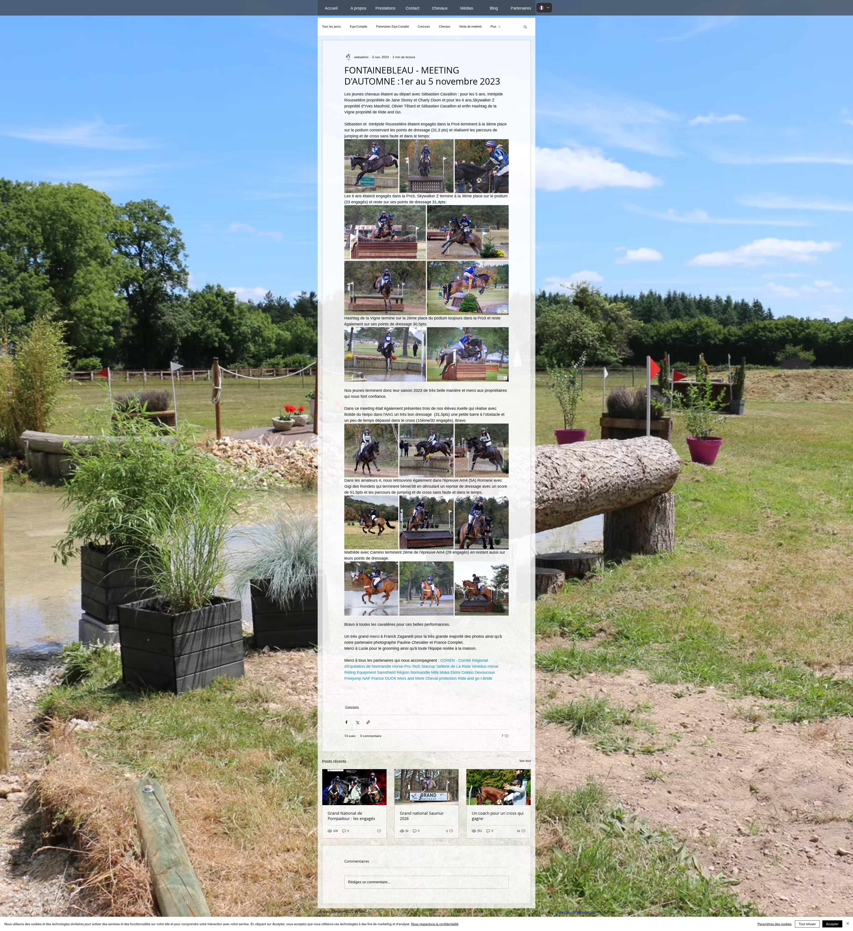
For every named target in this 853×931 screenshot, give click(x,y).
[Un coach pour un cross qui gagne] (498, 787)
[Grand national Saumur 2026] (427, 787)
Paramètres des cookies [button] (774, 924)
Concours (424, 26)
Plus (493, 26)
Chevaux (444, 26)
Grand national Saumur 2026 (422, 815)
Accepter (832, 924)
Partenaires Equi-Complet (392, 26)
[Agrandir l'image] (371, 166)
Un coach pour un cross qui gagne (498, 815)
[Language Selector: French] (544, 7)
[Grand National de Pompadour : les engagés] (354, 787)
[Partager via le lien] (368, 722)
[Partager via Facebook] (346, 722)
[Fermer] (847, 923)
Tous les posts (331, 26)
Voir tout (525, 761)
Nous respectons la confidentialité (434, 924)
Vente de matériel (470, 26)
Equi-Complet (358, 26)
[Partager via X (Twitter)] (357, 722)
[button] (525, 26)
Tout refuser (807, 924)
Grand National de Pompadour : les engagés (351, 815)
